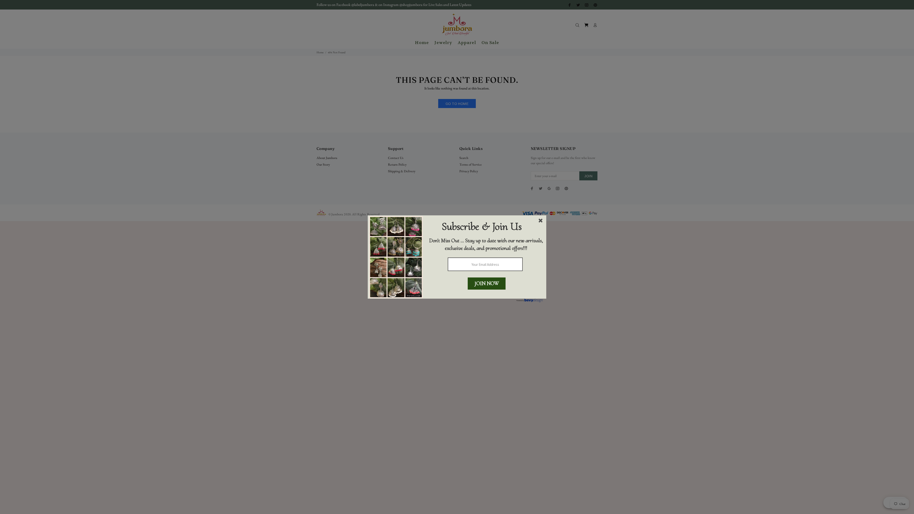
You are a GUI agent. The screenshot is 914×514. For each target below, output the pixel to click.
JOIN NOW (487, 283)
